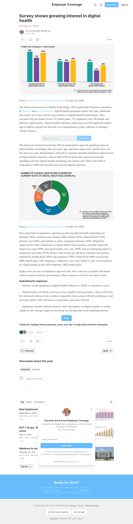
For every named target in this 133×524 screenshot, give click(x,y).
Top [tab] (22, 402)
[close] (91, 409)
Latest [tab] (29, 402)
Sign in (125, 4)
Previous (29, 350)
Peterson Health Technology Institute (46, 101)
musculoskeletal (45, 111)
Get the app (79, 512)
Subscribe (111, 4)
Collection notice (92, 505)
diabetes (27, 111)
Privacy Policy (86, 454)
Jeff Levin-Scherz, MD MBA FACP (38, 31)
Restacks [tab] (36, 369)
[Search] (95, 4)
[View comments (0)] (31, 39)
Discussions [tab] (39, 402)
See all (24, 466)
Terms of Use (79, 451)
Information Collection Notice (65, 454)
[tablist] (30, 369)
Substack (54, 518)
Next (105, 350)
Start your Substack (60, 512)
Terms (80, 505)
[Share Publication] (101, 4)
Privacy (73, 505)
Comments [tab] (25, 369)
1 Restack (39, 332)
